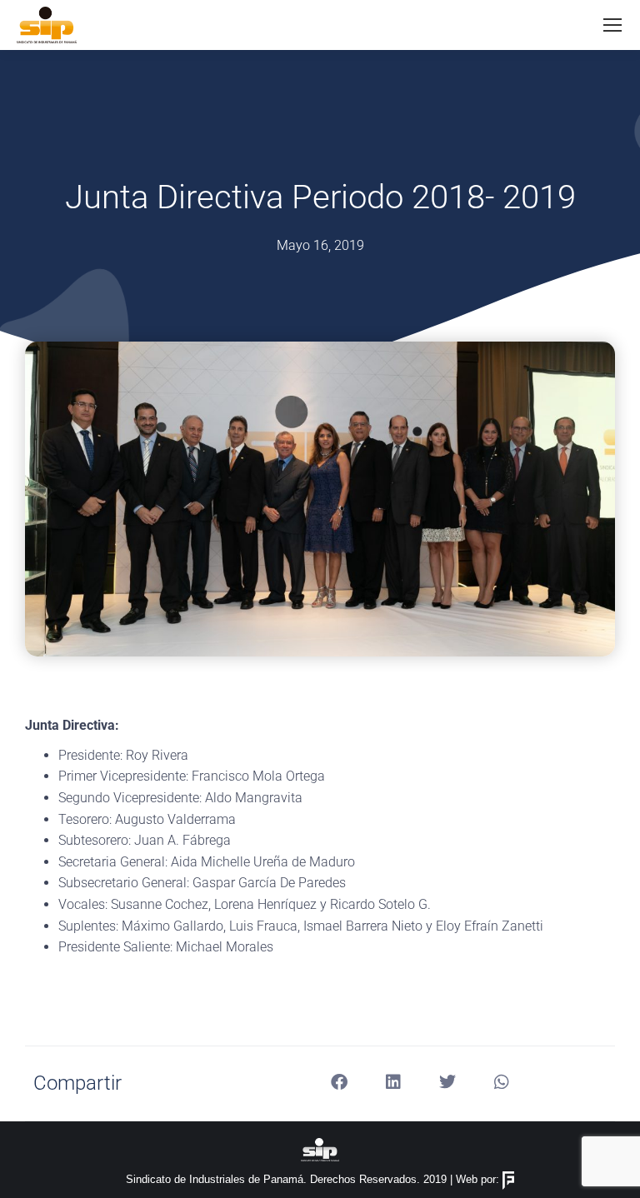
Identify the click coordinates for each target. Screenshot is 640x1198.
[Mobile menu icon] (612, 25)
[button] (339, 1082)
